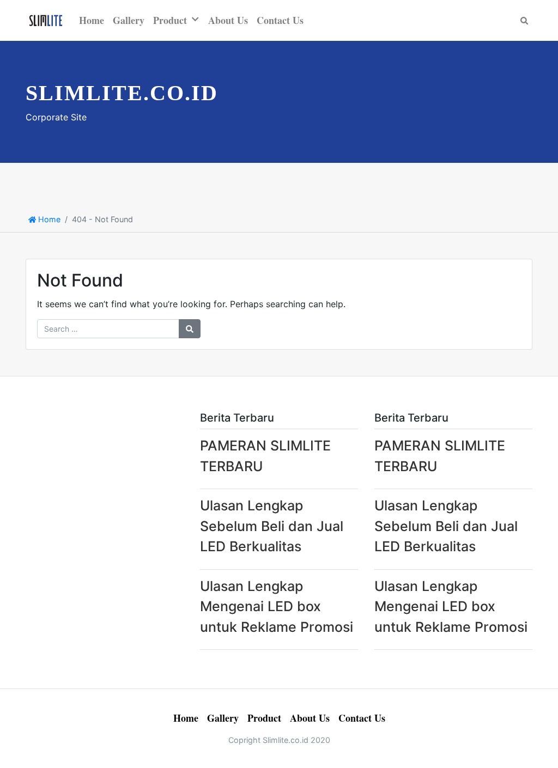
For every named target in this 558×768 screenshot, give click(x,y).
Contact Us (280, 20)
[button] (197, 19)
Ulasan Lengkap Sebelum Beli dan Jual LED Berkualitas (271, 525)
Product (170, 20)
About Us (228, 20)
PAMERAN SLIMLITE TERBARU (265, 455)
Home (91, 20)
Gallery (128, 20)
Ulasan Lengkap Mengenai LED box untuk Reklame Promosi (276, 606)
